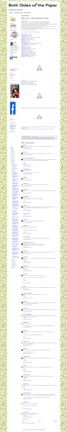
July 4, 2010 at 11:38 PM (27, 222)
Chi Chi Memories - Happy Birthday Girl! (15, 223)
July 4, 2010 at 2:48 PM (27, 193)
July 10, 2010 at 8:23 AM (27, 380)
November (14, 165)
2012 (12, 160)
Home (11, 12)
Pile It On (33, 138)
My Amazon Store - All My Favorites (22, 12)
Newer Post (23, 421)
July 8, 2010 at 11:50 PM (27, 371)
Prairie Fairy (23, 56)
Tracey (24, 273)
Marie (24, 177)
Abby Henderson (13, 125)
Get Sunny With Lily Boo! (15, 217)
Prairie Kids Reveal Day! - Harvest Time (15, 176)
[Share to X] (35, 136)
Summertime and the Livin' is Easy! (15, 242)
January (13, 266)
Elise (24, 365)
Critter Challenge (44, 137)
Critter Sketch (24, 34)
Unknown (25, 225)
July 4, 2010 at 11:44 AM (27, 154)
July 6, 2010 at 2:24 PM (27, 319)
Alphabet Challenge (25, 54)
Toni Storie (12, 129)
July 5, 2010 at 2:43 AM (27, 247)
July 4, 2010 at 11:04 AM (27, 148)
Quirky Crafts (24, 42)
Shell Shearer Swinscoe (27, 242)
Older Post (55, 421)
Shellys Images (46, 138)
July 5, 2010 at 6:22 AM (27, 253)
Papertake (23, 47)
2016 (12, 154)
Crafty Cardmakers (25, 43)
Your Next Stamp (24, 53)
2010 (12, 162)
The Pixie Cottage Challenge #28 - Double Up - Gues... (15, 198)
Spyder (24, 205)
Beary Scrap (23, 49)
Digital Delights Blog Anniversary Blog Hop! (15, 186)
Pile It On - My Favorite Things (15, 244)
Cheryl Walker (26, 374)
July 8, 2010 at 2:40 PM (27, 353)
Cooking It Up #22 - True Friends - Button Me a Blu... (15, 202)
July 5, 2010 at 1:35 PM (27, 282)
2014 (12, 157)
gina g (24, 301)
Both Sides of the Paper (33, 5)
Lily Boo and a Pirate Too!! (14, 246)
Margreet (25, 265)
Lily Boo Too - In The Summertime (15, 257)
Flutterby (23, 52)
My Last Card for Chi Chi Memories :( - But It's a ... (15, 180)
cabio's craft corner (26, 293)
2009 (12, 267)
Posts (12, 78)
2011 (12, 161)
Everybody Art (24, 36)
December (14, 164)
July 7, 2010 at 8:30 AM (27, 327)
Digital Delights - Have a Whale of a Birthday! (15, 194)
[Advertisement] (12, 139)
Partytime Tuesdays (28, 138)
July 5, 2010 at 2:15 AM (27, 239)
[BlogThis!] (34, 136)
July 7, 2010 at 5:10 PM (27, 338)
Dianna (24, 250)
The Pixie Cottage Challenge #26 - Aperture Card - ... (15, 229)
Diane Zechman (13, 126)
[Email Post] (32, 136)
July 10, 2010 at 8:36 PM (27, 389)
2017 (12, 152)
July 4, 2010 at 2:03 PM (27, 180)
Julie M (24, 330)
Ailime (35, 429)
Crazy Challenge (24, 44)
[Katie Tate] (12, 114)
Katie (15, 42)
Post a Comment (25, 419)
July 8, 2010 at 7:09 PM (27, 362)
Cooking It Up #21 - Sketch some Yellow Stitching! (15, 232)
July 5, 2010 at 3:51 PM (27, 289)
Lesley (24, 189)
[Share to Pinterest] (37, 136)
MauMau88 (25, 196)
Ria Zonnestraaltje (26, 314)
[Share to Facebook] (36, 136)
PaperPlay (23, 138)
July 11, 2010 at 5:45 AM (27, 398)
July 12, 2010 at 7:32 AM (27, 408)
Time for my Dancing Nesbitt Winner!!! (15, 173)
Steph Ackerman (13, 128)
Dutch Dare (23, 51)
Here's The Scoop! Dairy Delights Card (15, 236)
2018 (12, 151)
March (13, 263)
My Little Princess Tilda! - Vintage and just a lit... (15, 220)
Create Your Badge (12, 115)
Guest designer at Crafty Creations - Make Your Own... (15, 239)
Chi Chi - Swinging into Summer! (15, 192)
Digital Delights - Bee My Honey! (15, 183)
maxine (24, 183)
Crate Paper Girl (42, 25)
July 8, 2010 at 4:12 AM (27, 345)
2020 (12, 148)
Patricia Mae (25, 356)
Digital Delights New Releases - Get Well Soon (15, 226)
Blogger (43, 429)
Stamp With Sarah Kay (25, 48)
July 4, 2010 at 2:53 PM (27, 210)
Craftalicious (23, 40)
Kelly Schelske (26, 169)
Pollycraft (23, 46)
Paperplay (23, 38)
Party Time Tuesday (25, 37)
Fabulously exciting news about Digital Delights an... (15, 249)
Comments (13, 80)
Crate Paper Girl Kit (33, 81)
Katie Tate (11, 101)
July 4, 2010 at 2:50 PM (27, 202)
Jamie (24, 348)
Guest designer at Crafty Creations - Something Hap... (15, 205)
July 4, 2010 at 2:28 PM (27, 186)
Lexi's (22, 45)
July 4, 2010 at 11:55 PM (27, 233)
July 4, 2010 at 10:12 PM (27, 216)
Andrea (24, 256)
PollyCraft (37, 138)
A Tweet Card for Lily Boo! (15, 211)
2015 (12, 155)
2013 (12, 158)
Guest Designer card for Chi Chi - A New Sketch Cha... (15, 214)
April (13, 261)
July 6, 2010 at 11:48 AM (27, 311)
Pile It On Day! (45, 21)
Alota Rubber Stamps (25, 55)
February (13, 264)
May (13, 260)
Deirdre (24, 308)
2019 (12, 150)
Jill (23, 286)
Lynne (24, 152)
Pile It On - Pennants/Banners (15, 208)
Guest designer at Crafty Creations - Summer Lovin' (15, 189)
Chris (24, 219)
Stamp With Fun (24, 35)
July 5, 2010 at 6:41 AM (27, 262)
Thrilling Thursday (25, 39)
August (13, 169)
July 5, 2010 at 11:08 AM (27, 270)
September (14, 168)
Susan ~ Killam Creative (27, 158)
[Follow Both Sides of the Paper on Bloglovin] (12, 70)
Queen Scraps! (46, 23)
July (13, 171)
